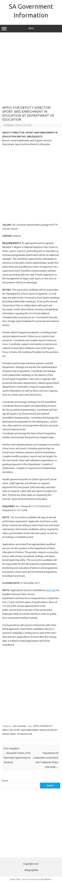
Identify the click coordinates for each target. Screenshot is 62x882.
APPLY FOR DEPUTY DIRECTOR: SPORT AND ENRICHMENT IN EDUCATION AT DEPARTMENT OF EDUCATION (30, 730)
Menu (31, 28)
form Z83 (51, 590)
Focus (10, 125)
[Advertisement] (31, 69)
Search (5, 780)
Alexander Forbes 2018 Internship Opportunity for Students (17, 758)
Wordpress (46, 879)
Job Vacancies (19, 726)
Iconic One (15, 879)
